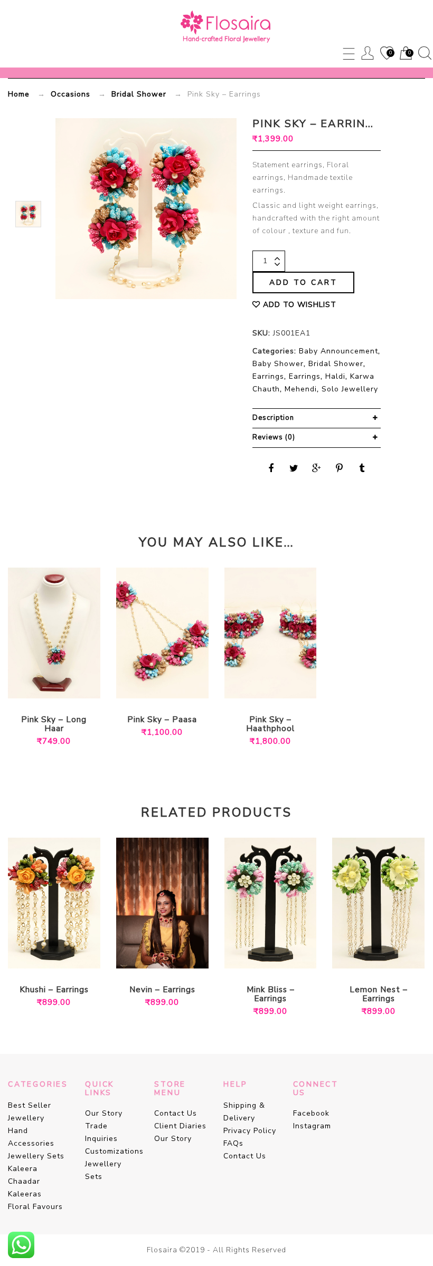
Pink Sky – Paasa (162, 719)
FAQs (233, 1143)
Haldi (335, 376)
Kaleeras (25, 1194)
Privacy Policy (249, 1131)
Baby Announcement (338, 351)
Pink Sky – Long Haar (54, 724)
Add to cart (303, 282)
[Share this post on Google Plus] (316, 468)
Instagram (312, 1126)
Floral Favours (35, 1207)
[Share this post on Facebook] (271, 468)
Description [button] (273, 418)
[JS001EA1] (28, 214)
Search (424, 53)
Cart (405, 54)
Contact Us (175, 1113)
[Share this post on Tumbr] (362, 468)
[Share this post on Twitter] (294, 468)
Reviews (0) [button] (273, 437)
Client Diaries (180, 1126)
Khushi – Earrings (54, 989)
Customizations (114, 1151)
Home (19, 94)
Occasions (70, 94)
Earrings (268, 376)
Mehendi (301, 389)
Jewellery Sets (36, 1156)
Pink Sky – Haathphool (270, 724)
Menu (348, 53)
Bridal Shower (138, 94)
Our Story (104, 1113)
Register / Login (367, 53)
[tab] (316, 418)
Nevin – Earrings (162, 989)
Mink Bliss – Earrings (271, 994)
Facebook (311, 1113)
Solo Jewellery (350, 389)
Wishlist (386, 54)
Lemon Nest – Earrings (379, 994)
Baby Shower (278, 364)
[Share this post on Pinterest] (339, 468)
